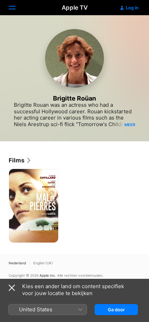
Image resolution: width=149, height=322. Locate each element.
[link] (20, 160)
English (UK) (43, 263)
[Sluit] (12, 288)
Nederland (17, 263)
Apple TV (75, 7)
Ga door (116, 309)
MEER (129, 124)
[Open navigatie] (16, 7)
